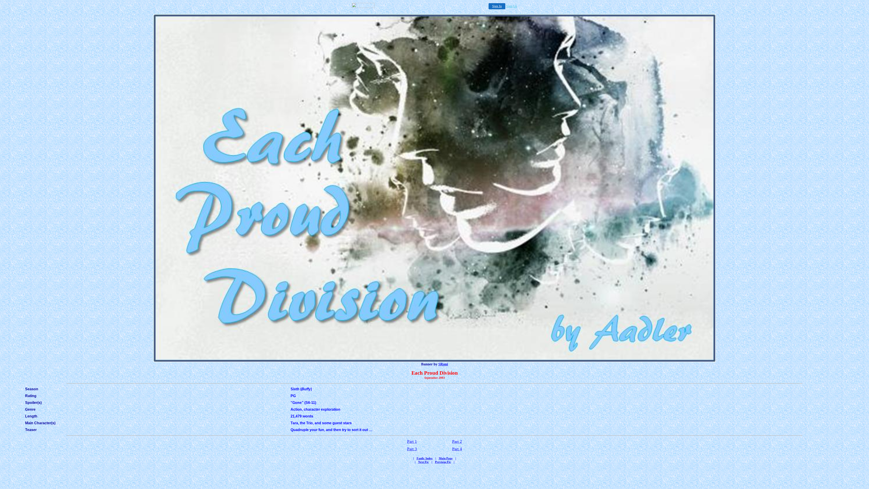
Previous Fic (443, 462)
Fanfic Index (425, 458)
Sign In (497, 6)
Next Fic (423, 462)
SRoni (443, 364)
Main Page (446, 458)
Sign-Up (511, 6)
